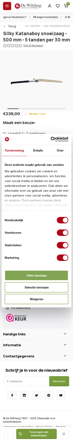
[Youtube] (61, 395)
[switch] (62, 232)
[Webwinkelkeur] (36, 318)
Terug (12, 26)
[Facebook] (12, 395)
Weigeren (36, 299)
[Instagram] (24, 395)
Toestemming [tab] (14, 150)
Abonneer (59, 381)
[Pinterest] (49, 395)
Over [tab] (60, 150)
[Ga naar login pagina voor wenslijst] (58, 6)
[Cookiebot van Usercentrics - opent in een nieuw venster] (51, 139)
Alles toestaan (37, 275)
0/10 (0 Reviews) (33, 45)
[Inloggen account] (50, 6)
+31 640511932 (20, 307)
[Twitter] (36, 395)
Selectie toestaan (37, 287)
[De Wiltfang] (28, 6)
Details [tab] (38, 150)
